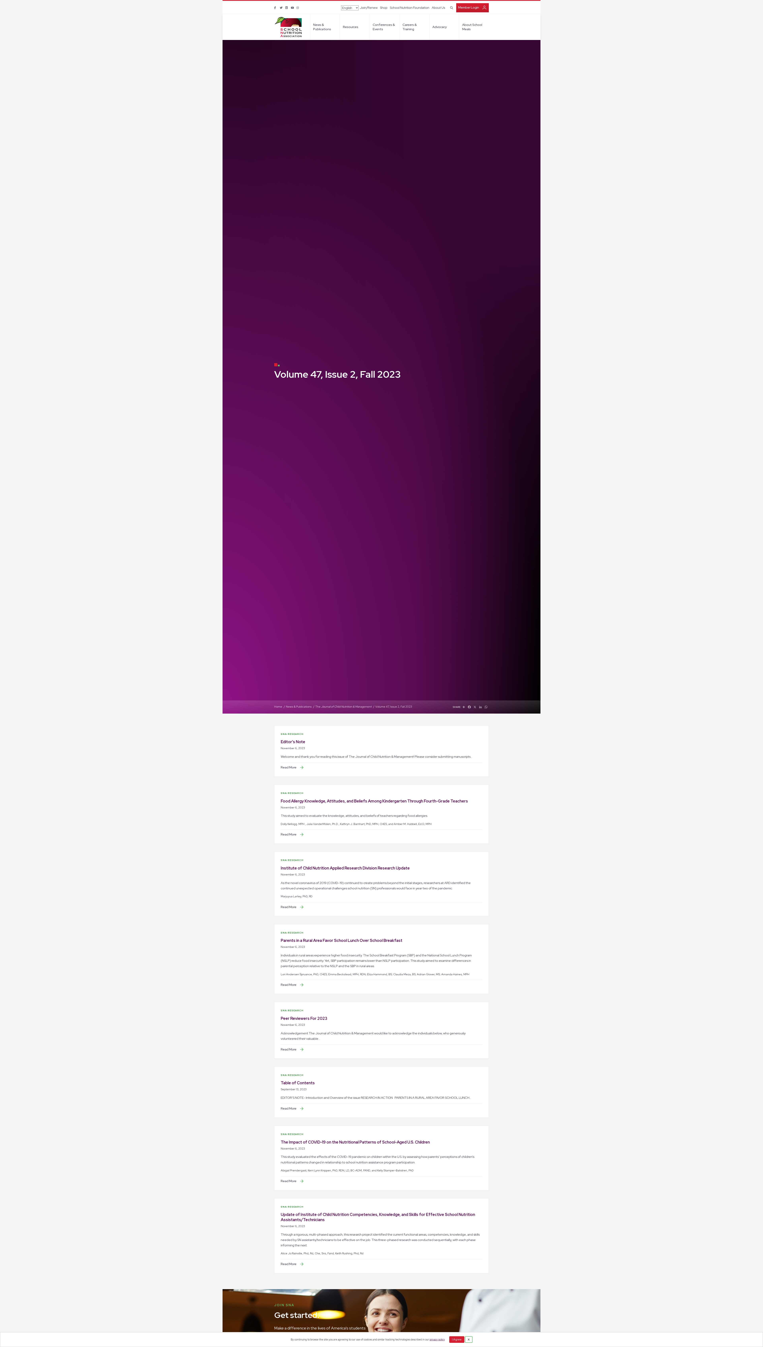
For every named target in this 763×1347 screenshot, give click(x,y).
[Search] (451, 7)
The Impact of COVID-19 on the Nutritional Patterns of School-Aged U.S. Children (355, 1142)
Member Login (468, 7)
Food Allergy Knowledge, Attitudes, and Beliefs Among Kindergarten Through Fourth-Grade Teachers (374, 801)
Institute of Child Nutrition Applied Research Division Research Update (345, 868)
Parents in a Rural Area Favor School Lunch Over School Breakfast (341, 940)
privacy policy (437, 1339)
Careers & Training (410, 27)
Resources (350, 27)
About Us (438, 8)
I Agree (457, 1339)
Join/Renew (369, 8)
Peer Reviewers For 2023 (304, 1018)
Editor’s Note (293, 741)
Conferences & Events (384, 27)
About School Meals (472, 27)
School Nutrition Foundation (409, 8)
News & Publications (322, 27)
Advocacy (439, 27)
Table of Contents (298, 1082)
